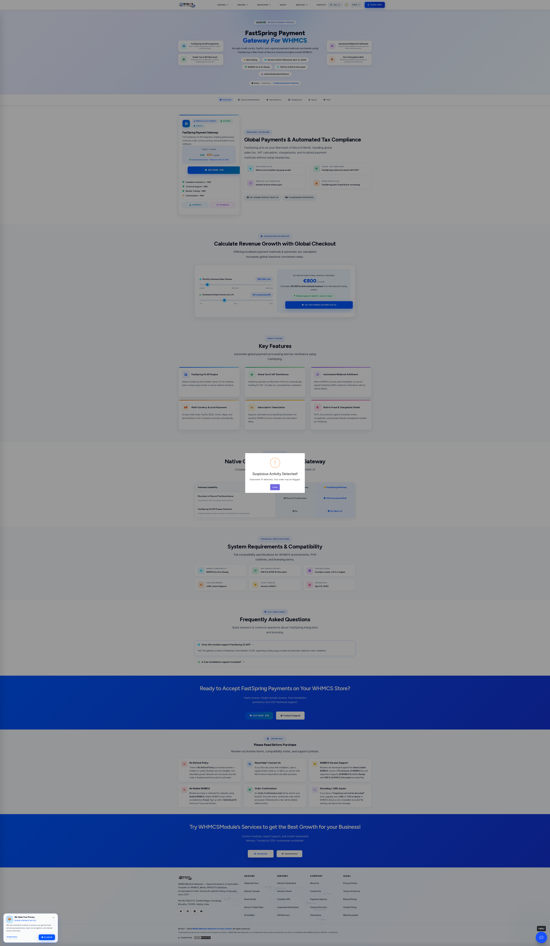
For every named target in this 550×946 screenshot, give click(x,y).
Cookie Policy (11, 937)
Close (275, 487)
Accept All (48, 937)
